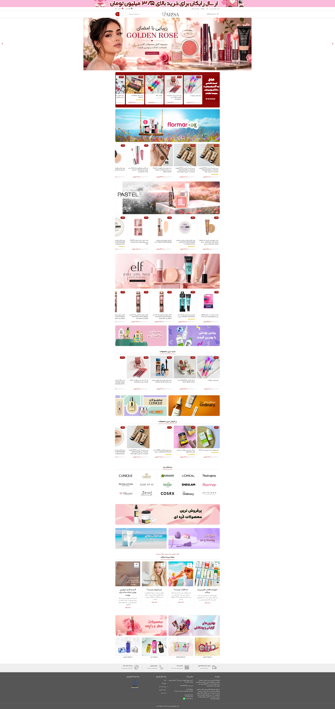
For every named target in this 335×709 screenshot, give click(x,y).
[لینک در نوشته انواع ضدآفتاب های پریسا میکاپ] (207, 573)
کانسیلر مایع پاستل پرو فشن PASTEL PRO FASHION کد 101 (163, 241)
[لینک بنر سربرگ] (167, 3)
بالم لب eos (159, 96)
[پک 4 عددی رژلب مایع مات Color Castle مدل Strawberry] (173, 84)
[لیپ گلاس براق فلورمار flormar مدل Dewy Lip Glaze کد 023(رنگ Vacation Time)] (138, 155)
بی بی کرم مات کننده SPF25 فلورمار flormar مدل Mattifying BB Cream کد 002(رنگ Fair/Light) (185, 170)
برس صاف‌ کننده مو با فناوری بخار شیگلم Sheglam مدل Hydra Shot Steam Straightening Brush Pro (115, 382)
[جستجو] (117, 14)
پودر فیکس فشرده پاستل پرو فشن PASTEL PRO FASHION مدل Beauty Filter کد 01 (115, 452)
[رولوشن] (125, 484)
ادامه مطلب (207, 603)
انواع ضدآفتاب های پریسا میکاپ (207, 591)
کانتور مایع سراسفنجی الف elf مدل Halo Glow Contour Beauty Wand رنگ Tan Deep (138, 317)
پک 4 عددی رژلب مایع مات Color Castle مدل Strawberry (174, 97)
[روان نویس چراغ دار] (193, 84)
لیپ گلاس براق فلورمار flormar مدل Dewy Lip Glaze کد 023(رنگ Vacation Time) (138, 170)
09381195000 (189, 699)
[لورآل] (188, 475)
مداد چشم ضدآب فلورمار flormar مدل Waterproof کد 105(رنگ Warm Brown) (162, 170)
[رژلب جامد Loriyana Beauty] (135, 84)
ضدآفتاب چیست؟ (181, 589)
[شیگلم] (188, 484)
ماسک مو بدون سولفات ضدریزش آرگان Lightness (186, 451)
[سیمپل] (167, 484)
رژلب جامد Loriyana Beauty (137, 96)
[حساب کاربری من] (115, 9)
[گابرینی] (146, 475)
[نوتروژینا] (209, 475)
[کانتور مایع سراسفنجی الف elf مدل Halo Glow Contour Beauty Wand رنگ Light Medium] (115, 301)
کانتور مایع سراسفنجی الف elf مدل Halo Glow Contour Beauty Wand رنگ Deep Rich (162, 317)
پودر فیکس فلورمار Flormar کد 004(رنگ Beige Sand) (116, 169)
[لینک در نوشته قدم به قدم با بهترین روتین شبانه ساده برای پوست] (127, 573)
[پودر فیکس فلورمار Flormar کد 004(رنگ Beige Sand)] (115, 155)
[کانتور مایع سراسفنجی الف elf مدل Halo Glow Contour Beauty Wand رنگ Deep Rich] (161, 301)
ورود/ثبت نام (162, 687)
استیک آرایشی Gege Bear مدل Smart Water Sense (186, 381)
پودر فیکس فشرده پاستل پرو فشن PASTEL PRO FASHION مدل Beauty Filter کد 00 (115, 242)
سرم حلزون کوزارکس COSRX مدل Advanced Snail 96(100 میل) (162, 451)
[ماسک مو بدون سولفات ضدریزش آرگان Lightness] (185, 437)
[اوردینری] (188, 493)
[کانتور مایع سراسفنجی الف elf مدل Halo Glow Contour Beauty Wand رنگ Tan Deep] (138, 301)
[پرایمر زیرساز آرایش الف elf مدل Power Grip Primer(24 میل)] (185, 301)
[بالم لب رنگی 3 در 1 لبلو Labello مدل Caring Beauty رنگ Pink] (208, 301)
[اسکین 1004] (209, 493)
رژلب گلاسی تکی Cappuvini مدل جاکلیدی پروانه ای (116, 96)
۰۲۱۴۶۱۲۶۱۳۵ (189, 697)
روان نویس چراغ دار (195, 96)
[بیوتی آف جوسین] (146, 493)
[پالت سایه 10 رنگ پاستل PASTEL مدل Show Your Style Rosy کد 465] (138, 227)
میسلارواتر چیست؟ (154, 589)
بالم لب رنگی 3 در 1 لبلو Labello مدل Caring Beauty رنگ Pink (209, 316)
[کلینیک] (125, 475)
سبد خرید (163, 693)
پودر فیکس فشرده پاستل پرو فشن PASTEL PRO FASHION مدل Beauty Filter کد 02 (185, 242)
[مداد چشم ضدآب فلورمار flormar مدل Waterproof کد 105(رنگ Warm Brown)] (161, 155)
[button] (2, 44)
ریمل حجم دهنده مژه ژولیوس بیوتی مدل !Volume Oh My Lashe (162, 381)
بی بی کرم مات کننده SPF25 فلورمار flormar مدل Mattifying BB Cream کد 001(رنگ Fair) (208, 170)
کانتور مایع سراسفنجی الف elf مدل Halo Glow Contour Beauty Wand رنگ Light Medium (115, 317)
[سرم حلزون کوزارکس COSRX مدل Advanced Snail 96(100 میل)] (161, 437)
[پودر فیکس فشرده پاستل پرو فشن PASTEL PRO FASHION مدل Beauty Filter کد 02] (185, 227)
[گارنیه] (167, 475)
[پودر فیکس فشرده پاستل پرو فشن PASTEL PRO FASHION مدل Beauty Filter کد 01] (115, 437)
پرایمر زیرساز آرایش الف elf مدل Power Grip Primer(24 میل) (186, 316)
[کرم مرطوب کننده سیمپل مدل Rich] (208, 437)
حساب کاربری (162, 690)
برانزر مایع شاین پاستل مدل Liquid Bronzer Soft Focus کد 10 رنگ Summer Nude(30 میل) (208, 242)
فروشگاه (164, 684)
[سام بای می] (146, 484)
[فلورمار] (209, 484)
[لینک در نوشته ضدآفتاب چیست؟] (180, 573)
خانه (165, 680)
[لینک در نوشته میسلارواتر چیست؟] (154, 573)
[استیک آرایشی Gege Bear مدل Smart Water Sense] (185, 367)
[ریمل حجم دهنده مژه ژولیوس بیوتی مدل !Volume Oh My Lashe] (161, 367)
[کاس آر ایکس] (167, 493)
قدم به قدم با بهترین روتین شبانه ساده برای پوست (127, 592)
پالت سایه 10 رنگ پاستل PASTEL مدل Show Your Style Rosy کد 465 (139, 242)
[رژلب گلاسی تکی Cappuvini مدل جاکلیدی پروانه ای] (115, 84)
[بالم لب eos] (154, 84)
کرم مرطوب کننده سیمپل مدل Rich (208, 450)
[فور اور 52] (125, 493)
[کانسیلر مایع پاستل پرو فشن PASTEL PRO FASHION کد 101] (161, 227)
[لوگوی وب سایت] (170, 14)
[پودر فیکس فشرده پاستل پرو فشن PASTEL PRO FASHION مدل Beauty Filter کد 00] (115, 227)
